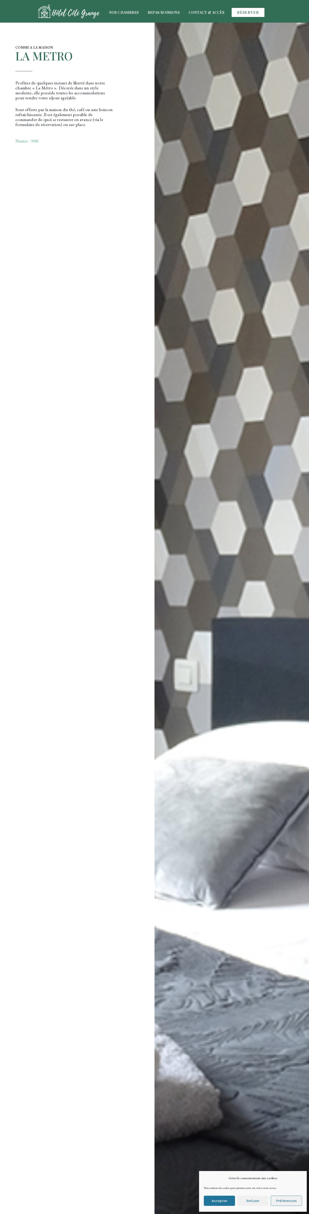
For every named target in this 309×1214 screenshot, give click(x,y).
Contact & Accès (206, 12)
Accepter (219, 1200)
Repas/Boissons (164, 12)
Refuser (253, 1200)
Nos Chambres (124, 12)
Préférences (286, 1200)
